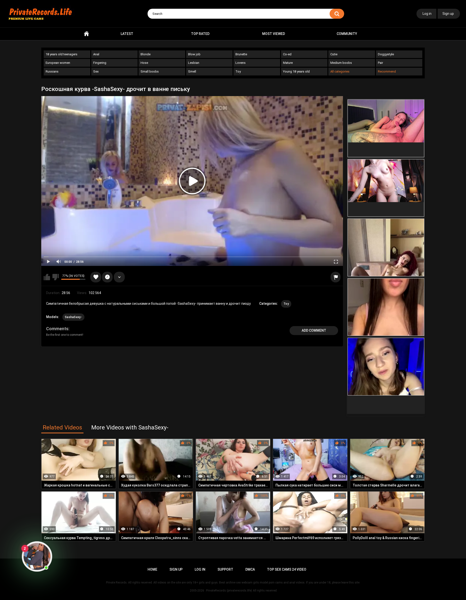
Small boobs (150, 71)
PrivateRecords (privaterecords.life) (229, 590)
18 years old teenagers (61, 54)
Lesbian (193, 63)
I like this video (47, 277)
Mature (288, 63)
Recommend (387, 71)
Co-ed (287, 54)
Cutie (333, 54)
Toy (238, 71)
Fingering (99, 63)
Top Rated (200, 34)
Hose (144, 63)
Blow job (194, 54)
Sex (96, 71)
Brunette (241, 54)
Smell (192, 71)
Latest (127, 34)
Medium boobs (341, 63)
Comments (57, 328)
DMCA (250, 569)
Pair (380, 63)
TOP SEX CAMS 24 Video (286, 569)
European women (58, 63)
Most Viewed (273, 34)
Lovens (240, 63)
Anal (96, 54)
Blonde (145, 54)
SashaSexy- (73, 317)
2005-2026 (197, 590)
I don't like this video (55, 277)
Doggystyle (386, 54)
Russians (52, 71)
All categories (340, 71)
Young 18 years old (296, 71)
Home (86, 34)
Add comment (314, 330)
